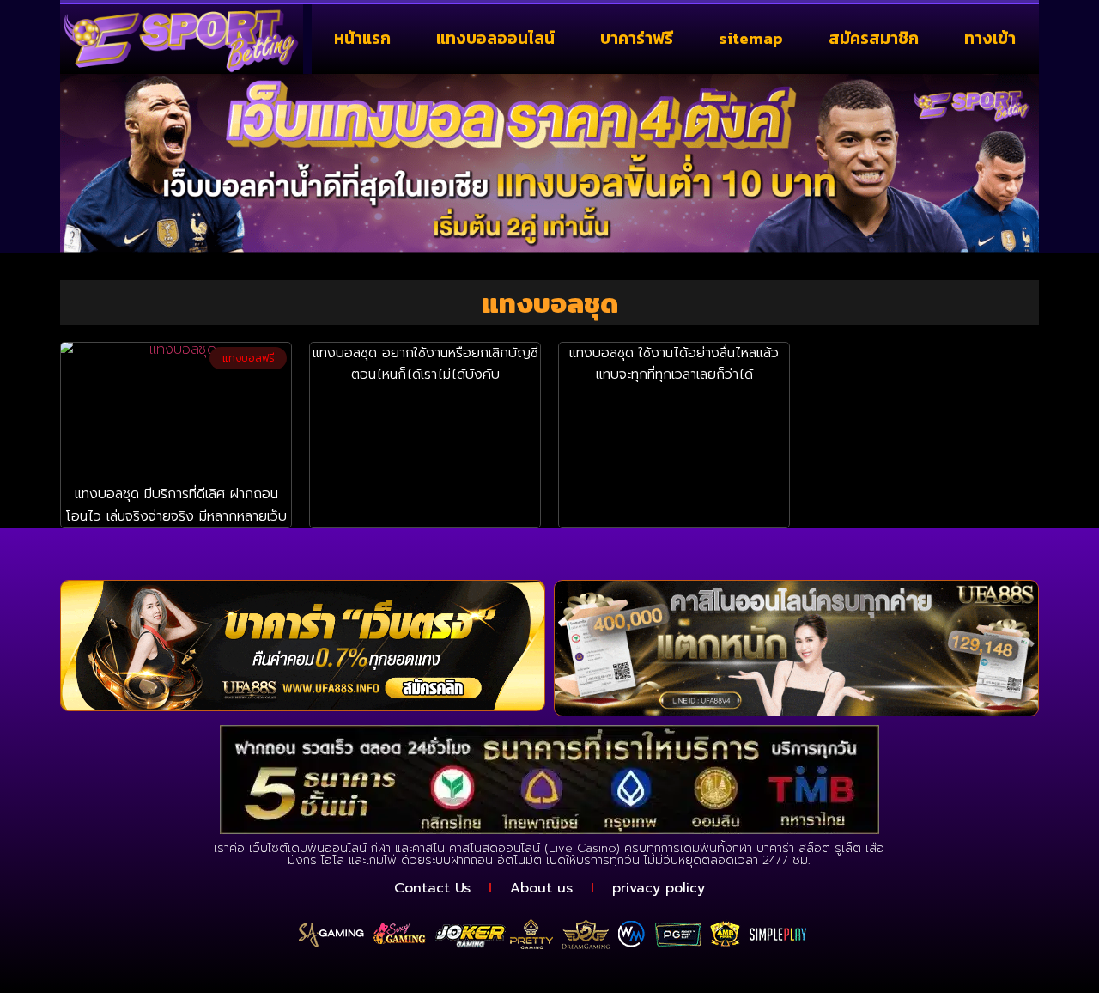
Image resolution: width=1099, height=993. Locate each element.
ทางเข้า (990, 38)
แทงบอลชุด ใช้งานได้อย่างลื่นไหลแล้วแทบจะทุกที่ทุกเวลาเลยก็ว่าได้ (674, 364)
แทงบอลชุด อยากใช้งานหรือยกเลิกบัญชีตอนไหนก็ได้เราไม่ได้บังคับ (425, 364)
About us (541, 888)
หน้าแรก (362, 38)
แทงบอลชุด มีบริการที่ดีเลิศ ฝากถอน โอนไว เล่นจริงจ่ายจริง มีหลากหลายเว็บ (176, 505)
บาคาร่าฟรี (636, 38)
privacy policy (658, 888)
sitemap (751, 38)
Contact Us (432, 888)
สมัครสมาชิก (874, 38)
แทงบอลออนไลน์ (495, 38)
